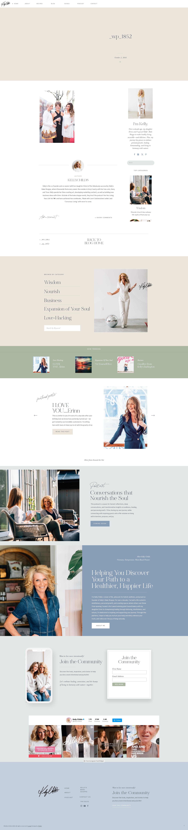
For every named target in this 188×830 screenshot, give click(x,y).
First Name (116, 669)
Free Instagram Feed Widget (95, 761)
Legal (29, 826)
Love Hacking (58, 360)
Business (140, 360)
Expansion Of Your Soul (103, 360)
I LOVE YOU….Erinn (66, 408)
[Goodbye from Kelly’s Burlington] (125, 365)
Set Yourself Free (103, 364)
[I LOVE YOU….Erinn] (41, 365)
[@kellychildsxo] (69, 720)
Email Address (118, 676)
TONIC (40, 826)
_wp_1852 (45, 240)
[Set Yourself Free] (83, 365)
